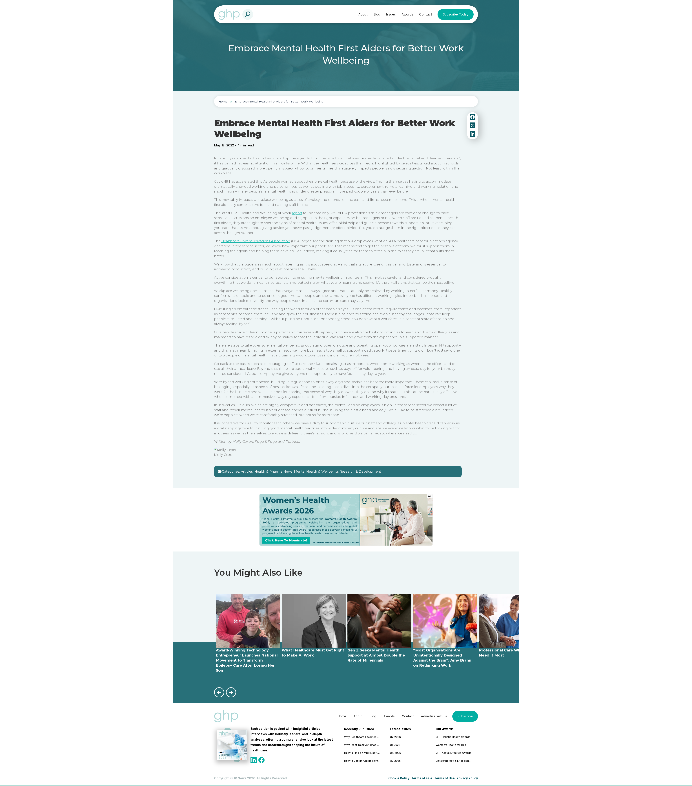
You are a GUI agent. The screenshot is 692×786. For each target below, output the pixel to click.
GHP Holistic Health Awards (453, 736)
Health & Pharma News (273, 472)
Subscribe (465, 716)
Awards (407, 14)
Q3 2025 (395, 760)
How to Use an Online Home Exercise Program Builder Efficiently (362, 760)
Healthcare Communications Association (255, 241)
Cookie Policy (398, 778)
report (297, 213)
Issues (391, 14)
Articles (247, 472)
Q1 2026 (395, 744)
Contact (425, 14)
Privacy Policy (467, 778)
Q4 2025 (395, 752)
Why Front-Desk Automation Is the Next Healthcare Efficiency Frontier (362, 744)
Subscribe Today (455, 14)
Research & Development (360, 472)
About (363, 14)
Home (223, 101)
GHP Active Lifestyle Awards (453, 752)
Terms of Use (444, 778)
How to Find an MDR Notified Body (362, 752)
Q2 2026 (395, 736)
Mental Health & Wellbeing (316, 472)
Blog (377, 14)
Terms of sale (421, 778)
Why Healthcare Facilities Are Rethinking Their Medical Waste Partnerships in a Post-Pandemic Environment (362, 736)
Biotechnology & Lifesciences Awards (454, 760)
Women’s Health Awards (451, 744)
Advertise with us (434, 716)
